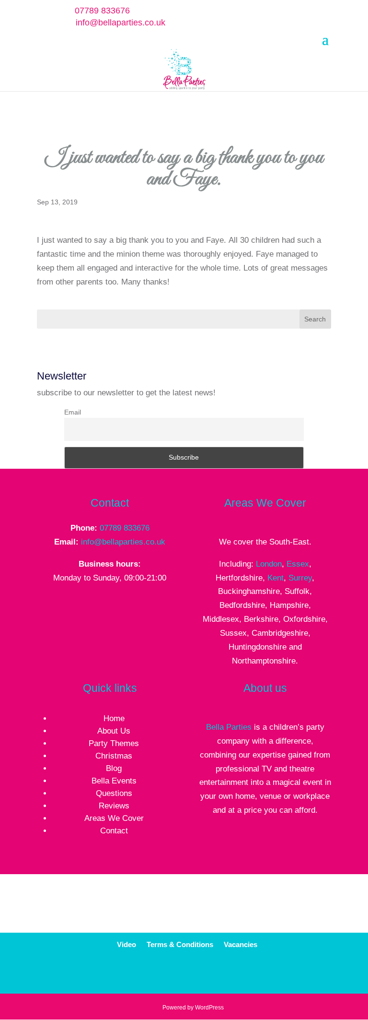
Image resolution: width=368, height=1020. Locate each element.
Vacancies (240, 945)
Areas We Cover (114, 818)
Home (114, 718)
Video (126, 945)
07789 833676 (125, 528)
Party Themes (114, 743)
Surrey (300, 577)
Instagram (244, 974)
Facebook (176, 974)
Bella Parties (229, 727)
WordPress (209, 1007)
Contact (114, 830)
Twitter (199, 974)
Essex (298, 564)
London (269, 564)
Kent (275, 577)
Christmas (113, 755)
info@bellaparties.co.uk (123, 541)
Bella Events (114, 780)
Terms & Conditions (180, 945)
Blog (114, 768)
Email (72, 412)
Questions (114, 793)
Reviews (114, 805)
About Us (113, 730)
